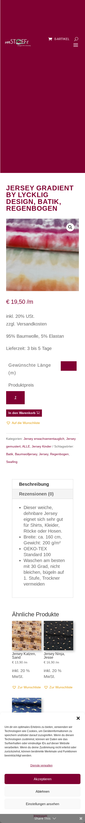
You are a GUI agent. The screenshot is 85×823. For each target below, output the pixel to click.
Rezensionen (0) (36, 493)
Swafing (11, 462)
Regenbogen (59, 454)
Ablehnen (42, 791)
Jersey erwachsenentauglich (44, 438)
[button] (78, 718)
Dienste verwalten (41, 765)
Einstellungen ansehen (42, 804)
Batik (9, 454)
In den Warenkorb (22, 413)
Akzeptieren (42, 779)
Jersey (43, 454)
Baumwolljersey (26, 454)
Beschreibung (34, 484)
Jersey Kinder (41, 446)
